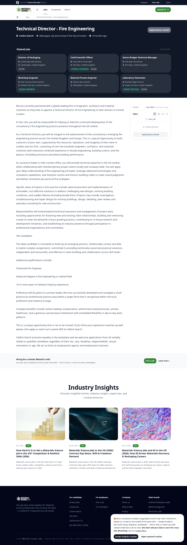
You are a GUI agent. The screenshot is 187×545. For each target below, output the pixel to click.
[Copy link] (167, 114)
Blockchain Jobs (155, 511)
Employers (144, 3)
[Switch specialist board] (37, 9)
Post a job (155, 2)
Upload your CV (76, 520)
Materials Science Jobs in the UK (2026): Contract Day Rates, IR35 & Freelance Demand (91, 453)
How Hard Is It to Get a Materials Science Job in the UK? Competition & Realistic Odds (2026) (39, 453)
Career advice (75, 511)
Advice (67, 9)
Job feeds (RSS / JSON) (78, 525)
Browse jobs (74, 502)
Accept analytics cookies (126, 536)
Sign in (168, 3)
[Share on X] (158, 114)
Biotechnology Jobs (157, 507)
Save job (152, 119)
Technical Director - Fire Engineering (52, 17)
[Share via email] (163, 114)
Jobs (45, 9)
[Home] (17, 17)
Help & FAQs (127, 507)
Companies (56, 9)
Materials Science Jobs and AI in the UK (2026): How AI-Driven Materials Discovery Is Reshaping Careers (145, 453)
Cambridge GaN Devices (31, 61)
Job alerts (73, 516)
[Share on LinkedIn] (154, 114)
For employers (102, 507)
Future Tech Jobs (34, 2)
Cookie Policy (140, 531)
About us (126, 502)
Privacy (125, 511)
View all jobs (165, 49)
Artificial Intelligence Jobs (159, 502)
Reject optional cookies (151, 536)
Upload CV (161, 10)
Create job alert (151, 127)
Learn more (164, 361)
